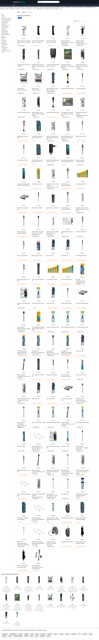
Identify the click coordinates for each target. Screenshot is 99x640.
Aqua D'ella (5, 634)
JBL (79, 634)
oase (10, 636)
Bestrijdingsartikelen (49, 7)
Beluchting (42, 7)
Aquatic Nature (13, 634)
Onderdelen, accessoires (54, 8)
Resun (26, 636)
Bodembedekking (56, 7)
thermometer (17, 8)
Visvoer (34, 8)
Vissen (3, 15)
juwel (90, 634)
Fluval (55, 634)
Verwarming (23, 8)
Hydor (67, 634)
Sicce (36, 636)
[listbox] (79, 21)
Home (14, 5)
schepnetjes (11, 8)
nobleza (4, 636)
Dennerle (26, 634)
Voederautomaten (39, 8)
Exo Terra (43, 634)
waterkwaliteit (46, 8)
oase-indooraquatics (18, 636)
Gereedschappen (81, 7)
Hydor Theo (74, 634)
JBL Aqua (84, 634)
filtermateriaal (67, 7)
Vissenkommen (29, 8)
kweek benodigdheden (89, 7)
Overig (61, 8)
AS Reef (20, 634)
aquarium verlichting (29, 7)
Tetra (48, 636)
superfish (42, 636)
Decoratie (62, 7)
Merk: (20, 17)
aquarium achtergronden (9, 7)
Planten (7, 8)
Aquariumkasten (36, 7)
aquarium (2, 7)
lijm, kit (95, 7)
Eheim (37, 634)
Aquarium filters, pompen (19, 7)
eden (32, 634)
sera (31, 636)
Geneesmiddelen (74, 7)
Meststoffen (2, 8)
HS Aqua (61, 634)
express (49, 634)
